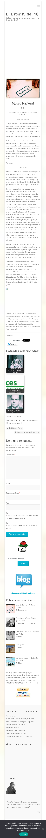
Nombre (9, 483)
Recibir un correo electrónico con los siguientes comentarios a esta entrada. (22, 517)
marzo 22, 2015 (21, 420)
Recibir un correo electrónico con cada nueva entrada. (21, 527)
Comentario (10, 455)
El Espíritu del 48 (22, 14)
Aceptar (23, 834)
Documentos (33, 420)
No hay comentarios (13, 423)
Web (7, 503)
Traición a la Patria (14, 428)
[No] (43, 829)
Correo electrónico (13, 493)
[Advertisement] (23, 49)
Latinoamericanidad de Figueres (27, 432)
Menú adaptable (38, 7)
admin (11, 420)
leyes (19, 417)
